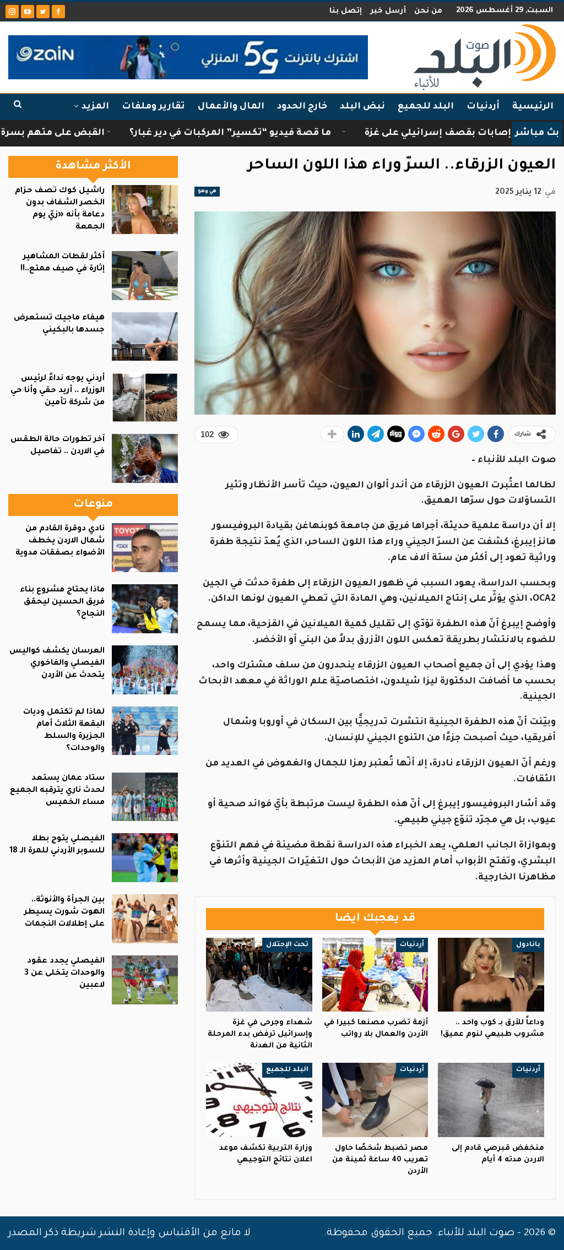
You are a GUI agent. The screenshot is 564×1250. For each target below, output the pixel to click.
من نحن (428, 11)
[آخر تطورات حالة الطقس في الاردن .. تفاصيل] (145, 458)
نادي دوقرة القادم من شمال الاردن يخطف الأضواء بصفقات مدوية (60, 541)
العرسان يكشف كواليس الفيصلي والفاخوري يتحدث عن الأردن (57, 663)
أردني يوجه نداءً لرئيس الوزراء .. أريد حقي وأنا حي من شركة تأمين (57, 390)
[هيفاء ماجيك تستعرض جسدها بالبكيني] (145, 336)
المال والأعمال (231, 107)
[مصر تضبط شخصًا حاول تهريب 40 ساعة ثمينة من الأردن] (375, 1100)
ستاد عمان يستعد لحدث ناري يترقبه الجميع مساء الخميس (57, 790)
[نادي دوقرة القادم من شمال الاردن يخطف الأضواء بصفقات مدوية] (145, 547)
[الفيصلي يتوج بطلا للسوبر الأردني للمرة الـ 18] (145, 857)
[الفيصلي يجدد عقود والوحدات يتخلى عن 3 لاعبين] (145, 979)
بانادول (528, 945)
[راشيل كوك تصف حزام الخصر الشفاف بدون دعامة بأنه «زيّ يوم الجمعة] (145, 209)
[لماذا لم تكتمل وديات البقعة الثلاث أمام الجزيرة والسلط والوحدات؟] (145, 731)
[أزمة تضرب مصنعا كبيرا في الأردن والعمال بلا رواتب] (375, 975)
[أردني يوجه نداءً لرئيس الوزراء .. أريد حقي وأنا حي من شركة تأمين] (145, 397)
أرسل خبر (388, 11)
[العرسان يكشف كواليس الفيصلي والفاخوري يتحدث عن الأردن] (145, 669)
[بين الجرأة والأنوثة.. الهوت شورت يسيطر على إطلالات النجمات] (145, 918)
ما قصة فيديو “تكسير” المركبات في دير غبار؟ (262, 133)
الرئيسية (533, 107)
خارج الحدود (302, 107)
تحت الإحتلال (287, 945)
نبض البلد (362, 107)
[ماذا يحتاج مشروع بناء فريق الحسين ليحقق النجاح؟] (145, 608)
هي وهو (207, 191)
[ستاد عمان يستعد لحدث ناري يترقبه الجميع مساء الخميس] (145, 797)
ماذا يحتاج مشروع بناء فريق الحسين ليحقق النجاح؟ (62, 602)
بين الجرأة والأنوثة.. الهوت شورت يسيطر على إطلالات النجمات (64, 912)
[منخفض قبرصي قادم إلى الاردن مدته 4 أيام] (491, 1100)
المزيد (95, 107)
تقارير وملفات (153, 107)
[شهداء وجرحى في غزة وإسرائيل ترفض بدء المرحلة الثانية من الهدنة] (259, 975)
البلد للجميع (426, 107)
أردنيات (483, 107)
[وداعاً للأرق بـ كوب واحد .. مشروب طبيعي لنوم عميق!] (491, 975)
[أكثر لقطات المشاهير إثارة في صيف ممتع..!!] (145, 275)
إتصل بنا (345, 11)
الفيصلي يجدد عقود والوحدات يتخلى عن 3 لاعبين (64, 973)
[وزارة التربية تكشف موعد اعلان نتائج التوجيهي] (259, 1100)
